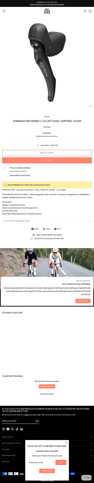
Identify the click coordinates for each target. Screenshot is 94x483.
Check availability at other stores (20, 175)
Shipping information (17, 221)
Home (46, 116)
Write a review (47, 386)
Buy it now (47, 160)
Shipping (39, 136)
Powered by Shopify (47, 481)
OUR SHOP (7, 437)
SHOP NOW (83, 301)
